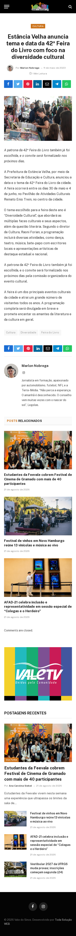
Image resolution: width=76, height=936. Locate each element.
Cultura (38, 26)
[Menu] (6, 6)
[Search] (70, 6)
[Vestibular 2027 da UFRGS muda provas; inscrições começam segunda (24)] (15, 869)
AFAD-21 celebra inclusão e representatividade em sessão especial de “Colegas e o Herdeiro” (38, 606)
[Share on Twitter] (18, 84)
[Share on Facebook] (8, 84)
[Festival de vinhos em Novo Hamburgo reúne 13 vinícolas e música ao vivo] (38, 516)
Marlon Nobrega (29, 67)
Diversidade (28, 332)
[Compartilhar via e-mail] (47, 84)
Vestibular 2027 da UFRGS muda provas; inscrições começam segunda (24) (49, 868)
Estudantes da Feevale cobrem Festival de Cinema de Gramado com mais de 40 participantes (38, 479)
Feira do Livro (50, 332)
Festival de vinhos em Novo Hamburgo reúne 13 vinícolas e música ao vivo (50, 817)
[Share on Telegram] (56, 84)
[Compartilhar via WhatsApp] (66, 84)
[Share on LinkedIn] (37, 84)
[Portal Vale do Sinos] (40, 6)
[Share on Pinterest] (28, 84)
